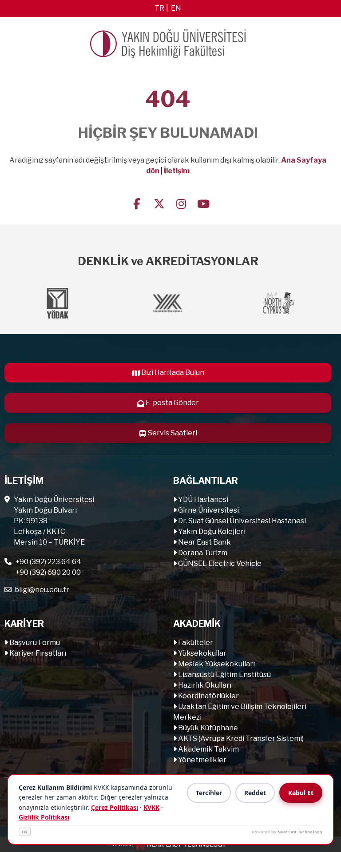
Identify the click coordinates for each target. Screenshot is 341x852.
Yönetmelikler (201, 760)
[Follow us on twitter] (159, 203)
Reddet (255, 792)
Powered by (287, 832)
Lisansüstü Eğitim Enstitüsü (224, 674)
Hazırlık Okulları (204, 685)
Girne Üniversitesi (208, 510)
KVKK (151, 807)
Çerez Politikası (114, 807)
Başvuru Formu (34, 642)
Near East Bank (204, 542)
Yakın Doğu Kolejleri (211, 531)
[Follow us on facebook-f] (137, 203)
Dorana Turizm (202, 553)
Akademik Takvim (208, 749)
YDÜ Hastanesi (202, 499)
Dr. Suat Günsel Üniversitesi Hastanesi (241, 521)
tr (159, 8)
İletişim (177, 171)
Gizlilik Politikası (44, 817)
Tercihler (209, 792)
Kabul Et (300, 792)
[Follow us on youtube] (203, 203)
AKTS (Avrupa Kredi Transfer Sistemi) (240, 738)
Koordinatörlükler (208, 696)
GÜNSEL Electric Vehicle (219, 563)
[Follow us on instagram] (181, 203)
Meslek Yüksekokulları (216, 664)
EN (25, 832)
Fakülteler (195, 642)
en (176, 8)
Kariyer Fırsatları (37, 653)
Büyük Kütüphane (207, 728)
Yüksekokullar (201, 653)
